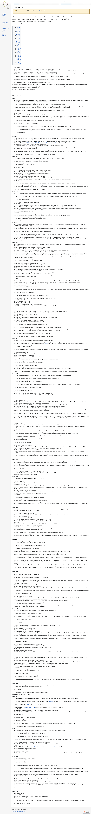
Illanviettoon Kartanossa (30, 688)
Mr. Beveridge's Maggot (51, 142)
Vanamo (46, 343)
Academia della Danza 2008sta (29, 707)
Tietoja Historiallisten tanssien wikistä (18, 811)
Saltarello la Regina (31, 142)
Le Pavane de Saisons (22, 612)
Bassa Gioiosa (26, 664)
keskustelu (43, 10)
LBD (35, 732)
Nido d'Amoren (55, 746)
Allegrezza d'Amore (35, 672)
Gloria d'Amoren (37, 746)
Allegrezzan (48, 746)
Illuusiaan (51, 701)
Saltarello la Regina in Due (40, 142)
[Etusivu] (5, 5)
